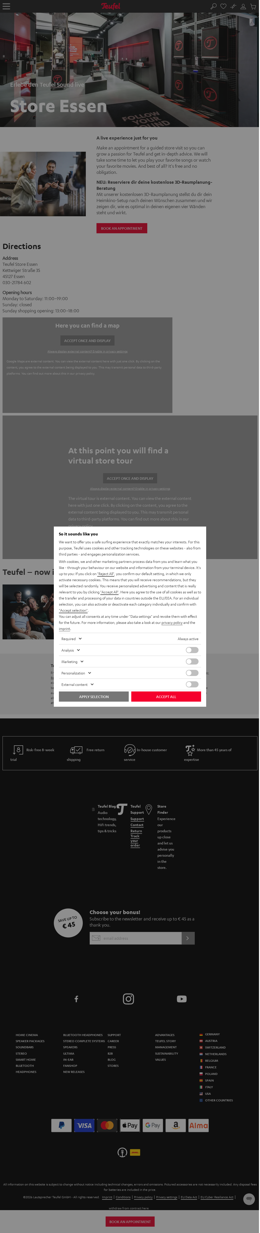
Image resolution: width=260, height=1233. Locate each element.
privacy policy (172, 622)
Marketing (69, 661)
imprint (64, 628)
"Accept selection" (73, 610)
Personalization (73, 673)
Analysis (67, 650)
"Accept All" (109, 592)
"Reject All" (105, 573)
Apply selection (94, 696)
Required (68, 638)
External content (74, 684)
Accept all (166, 696)
